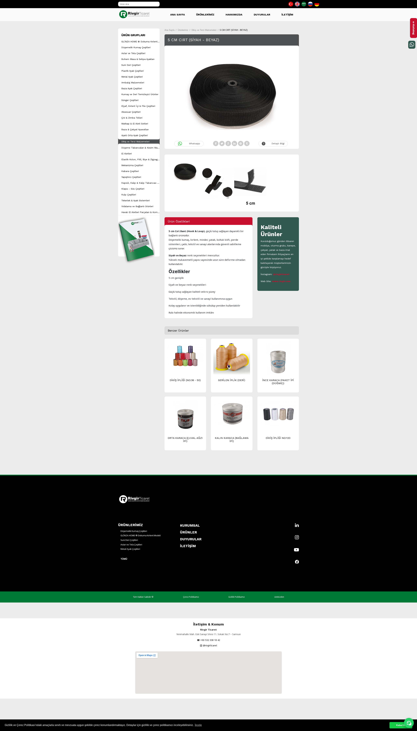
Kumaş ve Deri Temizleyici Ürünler (139, 94)
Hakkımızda (234, 14)
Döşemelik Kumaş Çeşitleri (136, 47)
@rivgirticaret (281, 274)
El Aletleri (126, 153)
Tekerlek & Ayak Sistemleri (135, 200)
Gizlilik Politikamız (236, 597)
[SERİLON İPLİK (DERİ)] (231, 359)
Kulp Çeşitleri (128, 194)
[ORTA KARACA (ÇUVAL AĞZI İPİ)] (185, 417)
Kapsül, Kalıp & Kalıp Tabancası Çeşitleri (143, 183)
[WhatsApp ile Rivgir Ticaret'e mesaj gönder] (409, 723)
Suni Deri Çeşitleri (131, 65)
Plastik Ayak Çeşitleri (132, 71)
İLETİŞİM (287, 14)
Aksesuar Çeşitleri (131, 112)
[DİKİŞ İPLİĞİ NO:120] (278, 413)
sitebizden (279, 597)
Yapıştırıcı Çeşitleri (131, 177)
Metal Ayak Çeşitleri (132, 76)
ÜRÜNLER (188, 532)
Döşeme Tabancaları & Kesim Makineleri (143, 147)
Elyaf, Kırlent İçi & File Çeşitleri (138, 106)
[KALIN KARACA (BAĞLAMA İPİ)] (231, 413)
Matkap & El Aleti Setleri (134, 123)
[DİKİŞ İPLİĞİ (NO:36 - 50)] (185, 355)
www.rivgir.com (281, 281)
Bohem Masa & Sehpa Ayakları (137, 59)
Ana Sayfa (169, 30)
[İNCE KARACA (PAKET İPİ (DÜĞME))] (278, 360)
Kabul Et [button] (401, 725)
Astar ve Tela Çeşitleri (133, 53)
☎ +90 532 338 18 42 (208, 640)
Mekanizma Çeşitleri (132, 165)
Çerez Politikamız (191, 597)
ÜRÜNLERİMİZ (205, 14)
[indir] (136, 235)
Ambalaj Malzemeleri (132, 82)
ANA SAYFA (177, 14)
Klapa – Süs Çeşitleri (132, 188)
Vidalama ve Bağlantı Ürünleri (137, 206)
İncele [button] (198, 725)
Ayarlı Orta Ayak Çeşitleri (134, 135)
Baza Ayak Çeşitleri (131, 88)
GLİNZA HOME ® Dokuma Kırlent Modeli (143, 41)
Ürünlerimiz (183, 30)
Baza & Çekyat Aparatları (135, 129)
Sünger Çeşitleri (129, 100)
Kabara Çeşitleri (130, 171)
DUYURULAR (262, 14)
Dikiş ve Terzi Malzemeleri (135, 141)
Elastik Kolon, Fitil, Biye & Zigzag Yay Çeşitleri (146, 159)
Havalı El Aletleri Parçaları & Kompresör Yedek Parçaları (151, 212)
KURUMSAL (190, 525)
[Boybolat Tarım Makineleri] (135, 13)
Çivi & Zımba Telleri (131, 117)
